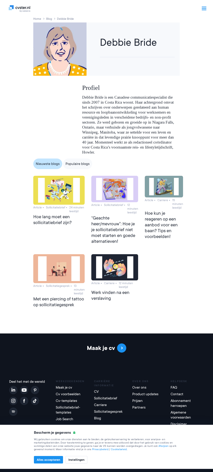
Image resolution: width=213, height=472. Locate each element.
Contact (177, 394)
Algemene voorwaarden (181, 414)
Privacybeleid (100, 449)
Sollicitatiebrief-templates (68, 409)
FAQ (174, 387)
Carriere (100, 405)
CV (96, 392)
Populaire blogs (78, 164)
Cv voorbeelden (68, 394)
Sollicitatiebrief (105, 398)
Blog (97, 418)
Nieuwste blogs (48, 164)
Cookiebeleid (119, 449)
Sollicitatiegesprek (108, 412)
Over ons (139, 387)
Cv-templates (66, 401)
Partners (139, 407)
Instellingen (76, 459)
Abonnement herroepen (181, 403)
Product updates (145, 394)
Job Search (64, 419)
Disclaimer (179, 424)
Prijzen (137, 401)
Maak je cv (64, 387)
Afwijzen (163, 446)
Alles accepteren (48, 459)
